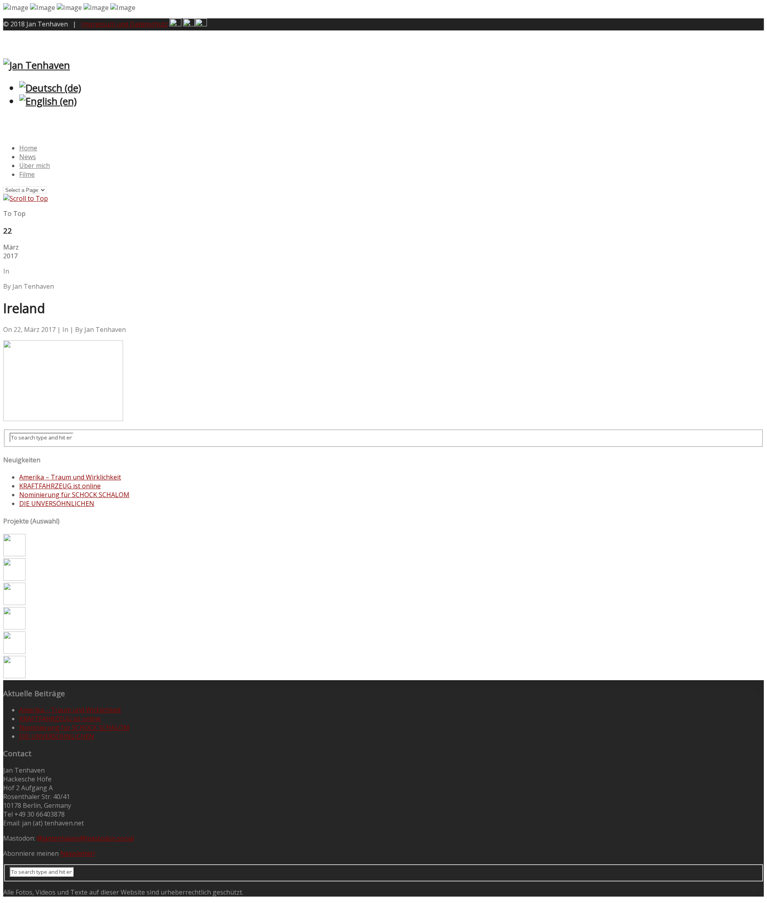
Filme (27, 174)
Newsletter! (77, 853)
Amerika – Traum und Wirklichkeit (70, 477)
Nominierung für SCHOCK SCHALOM (74, 494)
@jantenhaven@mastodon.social (85, 838)
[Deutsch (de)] (50, 87)
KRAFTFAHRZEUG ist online (60, 485)
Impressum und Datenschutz (124, 24)
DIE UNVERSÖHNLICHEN (56, 503)
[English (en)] (48, 101)
